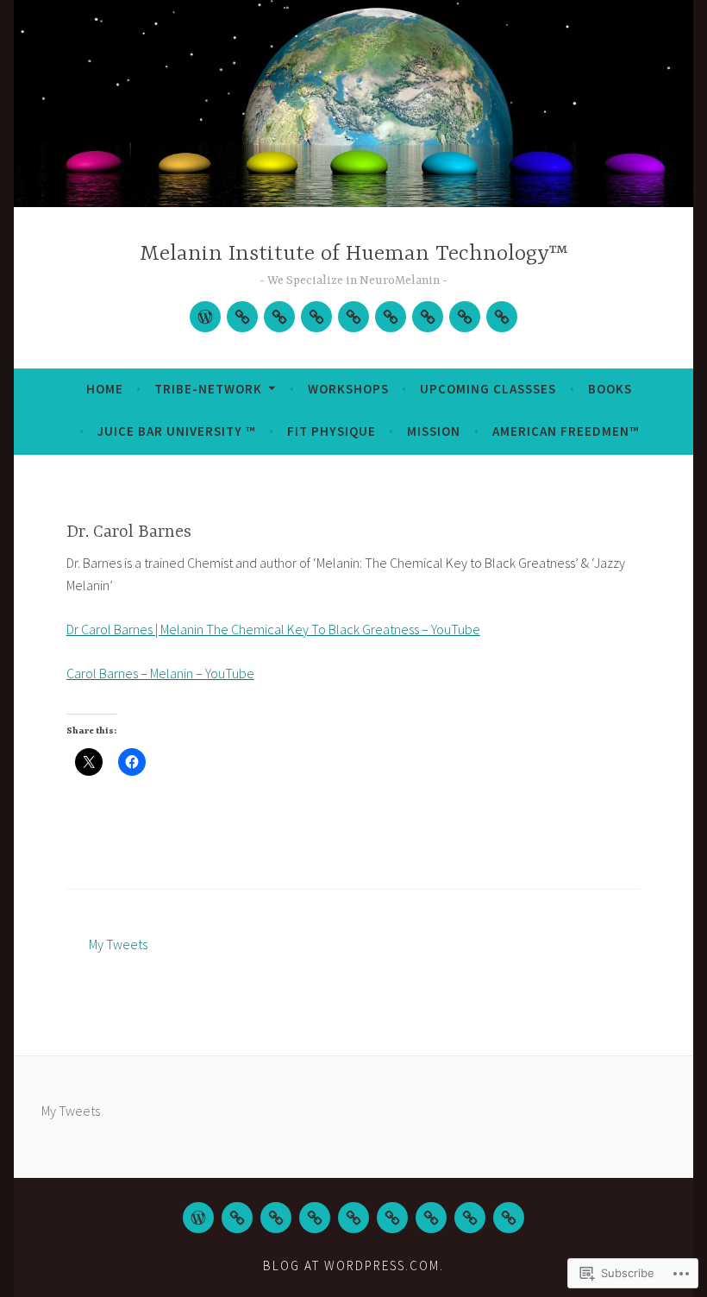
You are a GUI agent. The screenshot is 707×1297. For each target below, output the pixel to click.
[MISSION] (470, 1217)
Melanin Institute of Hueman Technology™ (354, 254)
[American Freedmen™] (501, 316)
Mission (433, 431)
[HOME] (198, 1217)
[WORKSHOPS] (279, 316)
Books (610, 389)
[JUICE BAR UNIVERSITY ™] (392, 1217)
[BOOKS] (353, 1217)
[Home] (205, 316)
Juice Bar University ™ (176, 431)
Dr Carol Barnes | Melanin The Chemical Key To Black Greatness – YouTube (273, 629)
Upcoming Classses (488, 389)
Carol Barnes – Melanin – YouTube (160, 673)
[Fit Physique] (427, 316)
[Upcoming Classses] (316, 316)
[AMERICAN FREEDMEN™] (508, 1217)
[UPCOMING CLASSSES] (314, 1217)
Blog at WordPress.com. (353, 1265)
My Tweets (118, 944)
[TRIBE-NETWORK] (242, 316)
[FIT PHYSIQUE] (431, 1217)
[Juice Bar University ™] (390, 316)
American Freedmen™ (565, 431)
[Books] (353, 316)
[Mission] (464, 316)
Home (104, 389)
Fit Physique (331, 431)
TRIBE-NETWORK (208, 389)
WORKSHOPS (348, 389)
